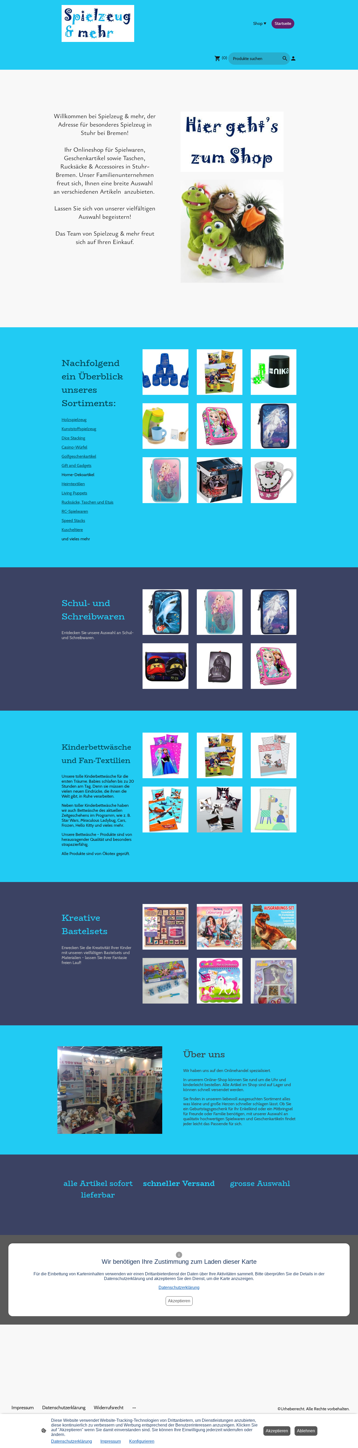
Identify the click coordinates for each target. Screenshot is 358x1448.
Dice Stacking (73, 438)
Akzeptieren (179, 1301)
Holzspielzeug (74, 419)
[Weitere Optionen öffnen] (134, 1407)
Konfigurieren (141, 1441)
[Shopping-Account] (293, 58)
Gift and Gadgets (76, 465)
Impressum (110, 1441)
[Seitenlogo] (98, 23)
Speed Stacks (73, 520)
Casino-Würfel (74, 447)
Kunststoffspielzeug (79, 428)
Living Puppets (74, 493)
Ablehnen (306, 1431)
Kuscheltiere (72, 529)
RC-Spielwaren (75, 511)
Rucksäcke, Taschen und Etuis (87, 502)
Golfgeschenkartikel (79, 456)
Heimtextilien (73, 483)
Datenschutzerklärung (179, 1287)
